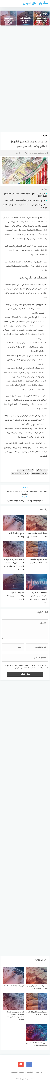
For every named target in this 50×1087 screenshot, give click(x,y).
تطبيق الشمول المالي (39, 473)
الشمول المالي (41, 470)
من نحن (39, 1072)
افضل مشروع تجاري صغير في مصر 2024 (8, 20)
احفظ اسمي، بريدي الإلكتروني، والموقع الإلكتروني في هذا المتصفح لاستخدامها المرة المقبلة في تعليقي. (26, 666)
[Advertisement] (25, 55)
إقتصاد (42, 135)
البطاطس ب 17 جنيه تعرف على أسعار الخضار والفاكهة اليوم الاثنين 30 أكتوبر (41, 18)
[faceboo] (29, 1064)
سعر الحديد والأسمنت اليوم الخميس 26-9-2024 (25, 19)
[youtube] (21, 1064)
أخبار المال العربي (34, 3)
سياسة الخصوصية (17, 1072)
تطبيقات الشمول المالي (20, 473)
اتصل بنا (30, 1072)
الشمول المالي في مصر (25, 470)
